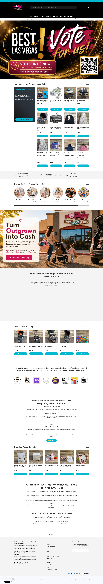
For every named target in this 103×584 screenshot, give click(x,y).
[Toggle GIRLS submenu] (24, 14)
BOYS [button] (16, 14)
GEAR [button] (78, 14)
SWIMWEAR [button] (28, 14)
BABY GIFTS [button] (85, 14)
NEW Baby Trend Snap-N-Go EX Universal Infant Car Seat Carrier (35, 346)
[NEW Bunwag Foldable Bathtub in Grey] (56, 93)
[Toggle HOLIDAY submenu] (48, 14)
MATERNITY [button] (52, 14)
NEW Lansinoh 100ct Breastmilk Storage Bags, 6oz (55, 154)
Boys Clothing (32, 200)
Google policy (99, 579)
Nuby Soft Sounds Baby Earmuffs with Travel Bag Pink (66, 467)
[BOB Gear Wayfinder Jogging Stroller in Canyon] (20, 336)
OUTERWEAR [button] (37, 14)
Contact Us (49, 553)
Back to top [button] (51, 534)
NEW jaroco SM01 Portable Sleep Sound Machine (35, 466)
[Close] (101, 577)
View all (87, 84)
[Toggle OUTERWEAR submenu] (41, 14)
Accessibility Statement (52, 569)
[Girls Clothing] (19, 192)
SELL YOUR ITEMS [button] (34, 16)
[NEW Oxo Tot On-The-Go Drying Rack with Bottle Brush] (20, 457)
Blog (48, 551)
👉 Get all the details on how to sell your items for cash (51, 526)
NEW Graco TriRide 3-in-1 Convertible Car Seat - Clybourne (42, 102)
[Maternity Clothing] (45, 192)
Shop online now (30, 505)
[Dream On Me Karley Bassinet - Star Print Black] (83, 93)
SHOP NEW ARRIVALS (24, 119)
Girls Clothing (19, 200)
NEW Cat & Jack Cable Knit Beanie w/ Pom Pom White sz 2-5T (83, 127)
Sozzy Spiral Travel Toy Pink (51, 465)
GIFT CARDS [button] (55, 16)
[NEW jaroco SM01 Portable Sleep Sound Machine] (36, 457)
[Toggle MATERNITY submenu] (56, 14)
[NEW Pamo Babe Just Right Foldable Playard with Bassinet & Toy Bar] (56, 118)
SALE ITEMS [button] (70, 16)
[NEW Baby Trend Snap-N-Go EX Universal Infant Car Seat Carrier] (36, 336)
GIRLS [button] (21, 14)
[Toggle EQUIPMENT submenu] (75, 14)
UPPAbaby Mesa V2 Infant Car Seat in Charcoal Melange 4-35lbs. (42, 128)
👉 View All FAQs (51, 440)
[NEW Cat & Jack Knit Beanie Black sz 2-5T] (70, 118)
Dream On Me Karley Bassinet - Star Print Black (82, 102)
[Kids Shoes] (58, 192)
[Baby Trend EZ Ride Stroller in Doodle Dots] (51, 336)
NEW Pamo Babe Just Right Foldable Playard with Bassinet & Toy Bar (56, 127)
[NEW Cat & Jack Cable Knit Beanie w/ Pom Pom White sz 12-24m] (42, 145)
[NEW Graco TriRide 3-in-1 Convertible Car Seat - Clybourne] (42, 93)
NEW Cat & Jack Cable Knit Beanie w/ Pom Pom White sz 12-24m (42, 154)
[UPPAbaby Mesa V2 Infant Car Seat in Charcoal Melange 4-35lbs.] (42, 118)
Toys (83, 200)
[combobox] (53, 7)
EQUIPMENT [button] (71, 14)
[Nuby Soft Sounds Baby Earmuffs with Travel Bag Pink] (67, 457)
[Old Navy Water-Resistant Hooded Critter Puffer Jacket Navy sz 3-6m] (70, 145)
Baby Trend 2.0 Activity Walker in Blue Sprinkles (69, 101)
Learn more (30, 0)
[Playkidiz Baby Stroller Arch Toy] (82, 336)
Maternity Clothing (45, 200)
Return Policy (50, 567)
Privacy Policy (50, 558)
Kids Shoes (58, 200)
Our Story (49, 549)
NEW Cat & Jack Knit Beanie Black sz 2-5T (69, 126)
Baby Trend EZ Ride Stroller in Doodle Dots (51, 345)
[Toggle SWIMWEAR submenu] (32, 14)
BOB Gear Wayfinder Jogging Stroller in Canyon (20, 345)
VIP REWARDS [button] (63, 16)
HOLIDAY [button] (45, 14)
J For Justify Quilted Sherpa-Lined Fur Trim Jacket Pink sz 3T (82, 154)
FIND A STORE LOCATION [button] (45, 16)
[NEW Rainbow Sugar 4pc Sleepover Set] (82, 457)
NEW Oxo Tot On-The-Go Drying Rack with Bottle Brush (20, 467)
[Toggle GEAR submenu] (80, 14)
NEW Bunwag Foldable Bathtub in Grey (55, 101)
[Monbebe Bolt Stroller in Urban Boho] (67, 336)
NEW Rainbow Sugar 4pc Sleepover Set (81, 466)
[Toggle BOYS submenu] (18, 14)
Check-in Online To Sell (69, 19)
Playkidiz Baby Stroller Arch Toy (82, 345)
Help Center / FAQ (51, 546)
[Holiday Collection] (70, 192)
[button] (88, 7)
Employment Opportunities (53, 556)
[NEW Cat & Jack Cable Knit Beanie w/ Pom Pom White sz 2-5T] (83, 118)
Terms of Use (50, 564)
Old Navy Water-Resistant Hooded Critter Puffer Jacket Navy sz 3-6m (69, 155)
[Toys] (83, 192)
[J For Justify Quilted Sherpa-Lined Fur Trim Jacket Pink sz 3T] (83, 145)
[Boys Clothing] (32, 192)
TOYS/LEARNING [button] (62, 14)
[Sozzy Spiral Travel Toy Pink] (51, 457)
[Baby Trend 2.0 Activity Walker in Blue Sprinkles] (70, 93)
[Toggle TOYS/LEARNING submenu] (66, 14)
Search (48, 544)
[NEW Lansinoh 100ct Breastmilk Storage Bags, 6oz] (56, 145)
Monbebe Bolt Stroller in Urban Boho (66, 345)
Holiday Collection (70, 200)
